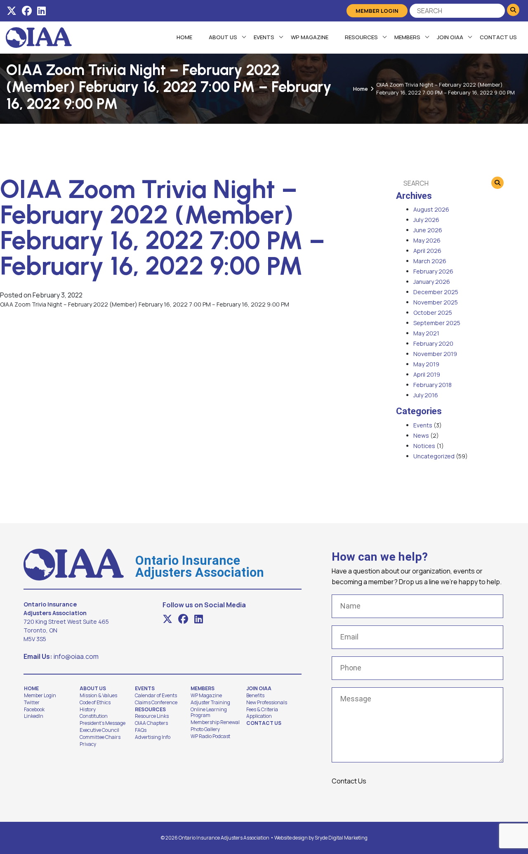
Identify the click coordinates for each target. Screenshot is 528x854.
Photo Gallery (205, 729)
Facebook (34, 709)
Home (184, 37)
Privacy (88, 744)
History (88, 709)
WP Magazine (309, 37)
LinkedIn (33, 716)
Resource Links (152, 716)
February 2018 (432, 385)
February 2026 (433, 271)
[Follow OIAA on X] (11, 11)
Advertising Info (152, 737)
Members (407, 37)
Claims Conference (156, 702)
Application (259, 716)
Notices (424, 446)
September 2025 (436, 323)
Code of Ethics (95, 702)
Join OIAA (450, 37)
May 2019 (426, 364)
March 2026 (429, 261)
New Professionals (266, 702)
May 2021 (426, 333)
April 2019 (426, 374)
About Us (223, 37)
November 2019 (435, 354)
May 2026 (427, 240)
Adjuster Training (210, 702)
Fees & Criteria (262, 709)
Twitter (32, 702)
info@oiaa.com (76, 656)
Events (264, 37)
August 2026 (431, 209)
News (421, 435)
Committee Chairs (100, 737)
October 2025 (432, 312)
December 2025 (435, 292)
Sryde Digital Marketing (341, 837)
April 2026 (427, 251)
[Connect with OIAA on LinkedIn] (41, 11)
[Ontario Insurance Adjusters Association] (39, 36)
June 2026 (427, 230)
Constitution (94, 716)
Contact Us (498, 37)
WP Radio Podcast (210, 736)
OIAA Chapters (151, 723)
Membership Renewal (215, 722)
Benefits (255, 695)
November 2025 (435, 302)
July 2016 (425, 395)
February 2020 (433, 343)
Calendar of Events (156, 695)
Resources (361, 37)
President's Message (102, 723)
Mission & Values (98, 695)
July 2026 (426, 220)
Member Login (377, 10)
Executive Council (99, 730)
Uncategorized (434, 456)
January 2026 (431, 281)
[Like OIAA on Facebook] (27, 11)
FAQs (140, 730)
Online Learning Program (209, 712)
